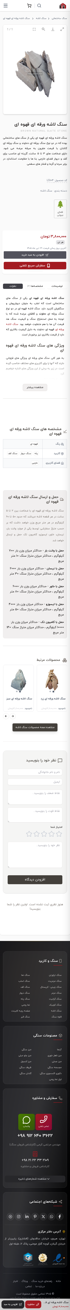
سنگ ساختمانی (59, 18)
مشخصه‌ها (35, 286)
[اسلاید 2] (50, 691)
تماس (28, 1286)
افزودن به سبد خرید (32, 255)
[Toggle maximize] (62, 29)
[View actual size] (43, 29)
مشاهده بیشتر (35, 387)
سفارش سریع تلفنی (32, 266)
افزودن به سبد (11, 1304)
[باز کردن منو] (5, 5)
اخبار (15, 1281)
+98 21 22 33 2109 (35, 1160)
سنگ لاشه (41, 18)
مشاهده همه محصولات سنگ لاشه (35, 727)
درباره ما (40, 1286)
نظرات (13, 286)
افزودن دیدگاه (35, 879)
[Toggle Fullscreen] (34, 29)
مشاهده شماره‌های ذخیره (32, 1179)
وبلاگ (24, 1281)
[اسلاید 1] (53, 691)
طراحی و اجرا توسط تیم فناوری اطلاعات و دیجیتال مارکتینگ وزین (35, 1297)
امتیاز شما (56, 827)
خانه (58, 1281)
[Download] (52, 29)
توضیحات (57, 286)
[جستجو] (39, 5)
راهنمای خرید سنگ (41, 1281)
